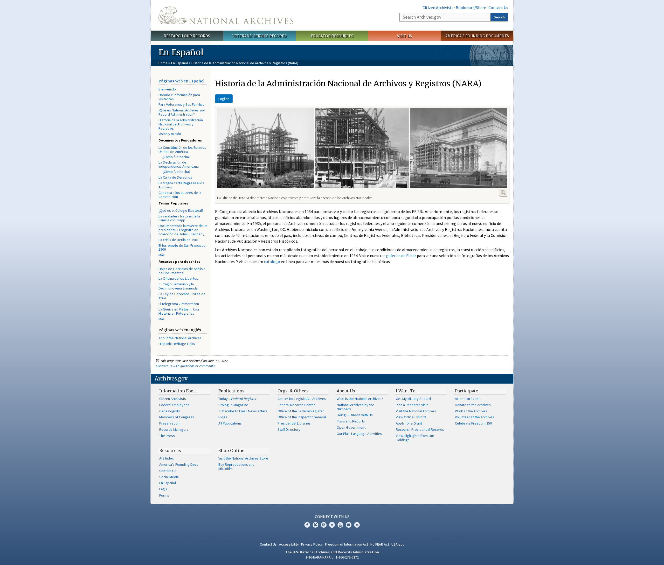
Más (161, 255)
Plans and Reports (351, 421)
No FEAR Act (379, 544)
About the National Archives (180, 338)
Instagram (324, 525)
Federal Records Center (296, 404)
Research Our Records (187, 35)
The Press (167, 435)
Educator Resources (332, 35)
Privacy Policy (312, 544)
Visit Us (404, 35)
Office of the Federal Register (301, 411)
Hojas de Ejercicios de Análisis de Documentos (181, 270)
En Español (179, 63)
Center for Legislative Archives (302, 398)
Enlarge (503, 192)
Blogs (222, 417)
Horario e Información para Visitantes (179, 97)
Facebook (307, 525)
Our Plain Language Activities (359, 433)
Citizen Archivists (438, 7)
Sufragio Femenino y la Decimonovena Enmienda (178, 286)
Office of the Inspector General (302, 417)
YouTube (340, 525)
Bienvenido (167, 89)
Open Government (351, 427)
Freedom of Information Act (346, 544)
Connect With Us (332, 516)
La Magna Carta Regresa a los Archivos (181, 185)
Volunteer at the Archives (474, 417)
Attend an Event (467, 398)
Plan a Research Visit (412, 404)
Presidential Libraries (294, 423)
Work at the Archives (471, 411)
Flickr (357, 525)
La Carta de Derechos (175, 177)
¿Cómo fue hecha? (176, 156)
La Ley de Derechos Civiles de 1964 (181, 296)
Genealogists (169, 411)
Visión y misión (169, 133)
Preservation (169, 423)
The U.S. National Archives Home (225, 15)
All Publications (230, 423)
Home (163, 63)
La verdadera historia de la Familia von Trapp (179, 218)
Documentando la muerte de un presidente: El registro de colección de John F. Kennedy (182, 229)
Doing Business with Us (355, 415)
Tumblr (332, 525)
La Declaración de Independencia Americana (178, 164)
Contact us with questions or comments (185, 366)
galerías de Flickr (401, 255)
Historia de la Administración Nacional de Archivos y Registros (180, 124)
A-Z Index (166, 458)
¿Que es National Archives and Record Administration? (181, 112)
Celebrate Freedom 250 (473, 423)
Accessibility (289, 544)
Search (499, 17)
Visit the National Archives (416, 411)
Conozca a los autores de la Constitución (179, 194)
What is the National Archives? (360, 398)
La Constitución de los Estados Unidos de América (182, 149)
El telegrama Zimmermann (178, 303)
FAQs (163, 489)
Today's (237, 398)
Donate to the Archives (473, 404)
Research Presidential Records (420, 429)
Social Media (169, 477)
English (223, 98)
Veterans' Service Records (259, 35)
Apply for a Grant (409, 423)
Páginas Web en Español (181, 81)
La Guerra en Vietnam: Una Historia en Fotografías (178, 311)
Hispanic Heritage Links (176, 343)
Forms (164, 495)
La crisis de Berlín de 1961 (178, 239)
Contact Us (498, 7)
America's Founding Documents (477, 35)
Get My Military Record (413, 398)
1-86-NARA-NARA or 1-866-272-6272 (332, 557)
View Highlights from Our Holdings (415, 437)
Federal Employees (174, 404)
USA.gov (397, 544)
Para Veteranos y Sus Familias (181, 104)
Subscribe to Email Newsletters (242, 411)
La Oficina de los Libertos (178, 278)
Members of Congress (176, 417)
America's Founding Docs (178, 464)
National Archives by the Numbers (355, 406)
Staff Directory (289, 429)
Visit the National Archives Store (243, 458)
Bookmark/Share (471, 7)
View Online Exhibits (411, 417)
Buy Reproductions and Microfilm (236, 466)
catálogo (272, 261)
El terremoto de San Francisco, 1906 (182, 247)
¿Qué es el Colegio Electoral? (180, 210)
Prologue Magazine (233, 404)
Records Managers (174, 429)
